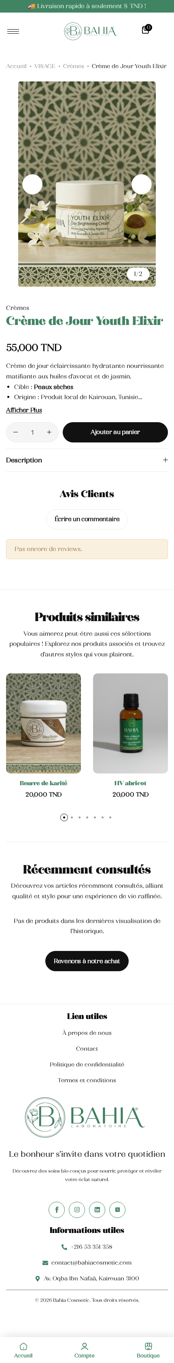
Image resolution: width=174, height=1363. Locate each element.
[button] (142, 184)
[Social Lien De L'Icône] (57, 1210)
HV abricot (130, 783)
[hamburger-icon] (13, 31)
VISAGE (44, 66)
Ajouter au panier (115, 432)
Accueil (16, 66)
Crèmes (73, 66)
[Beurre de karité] (43, 723)
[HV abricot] (130, 723)
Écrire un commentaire (87, 519)
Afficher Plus (24, 410)
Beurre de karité (43, 783)
